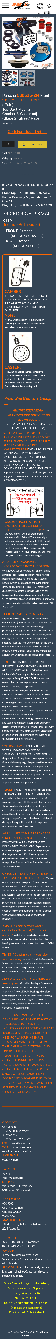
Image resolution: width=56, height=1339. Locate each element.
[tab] (28, 175)
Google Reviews (47, 12)
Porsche (18, 158)
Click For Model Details (27, 131)
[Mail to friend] (25, 163)
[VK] (18, 163)
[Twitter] (10, 163)
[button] (6, 43)
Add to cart (34, 144)
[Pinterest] (21, 163)
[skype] (35, 163)
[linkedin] (28, 163)
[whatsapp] (32, 163)
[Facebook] (14, 163)
